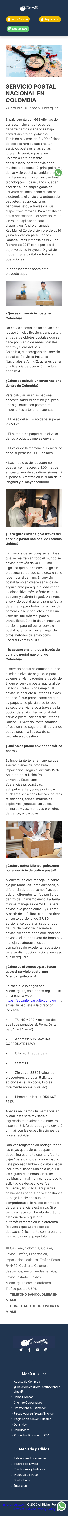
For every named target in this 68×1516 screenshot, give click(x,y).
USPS (32, 1289)
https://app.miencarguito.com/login (32, 1000)
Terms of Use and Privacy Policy (34, 1509)
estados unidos (29, 1277)
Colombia (32, 1248)
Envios (10, 1254)
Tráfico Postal (50, 1260)
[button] (18, 19)
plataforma (43, 1283)
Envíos (22, 1254)
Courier (46, 1248)
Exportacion (38, 1254)
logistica (32, 1260)
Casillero (16, 1248)
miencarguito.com (14, 1504)
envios (51, 1271)
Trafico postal (16, 1289)
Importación (15, 1260)
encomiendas (34, 1271)
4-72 (13, 1265)
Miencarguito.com (19, 1283)
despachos (14, 1271)
